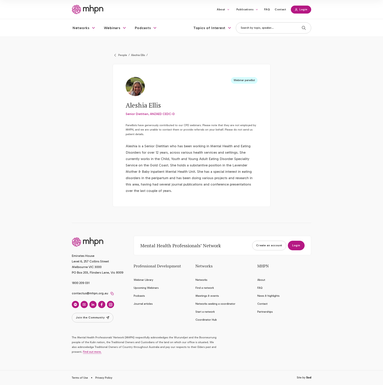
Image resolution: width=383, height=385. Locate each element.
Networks (201, 280)
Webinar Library (143, 280)
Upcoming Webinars (146, 288)
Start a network (205, 311)
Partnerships (265, 311)
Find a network (204, 288)
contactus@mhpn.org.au (90, 293)
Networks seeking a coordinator (215, 303)
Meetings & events (207, 296)
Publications (245, 9)
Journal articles (143, 303)
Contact (280, 9)
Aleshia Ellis (138, 55)
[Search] (303, 28)
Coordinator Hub (206, 319)
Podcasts (139, 296)
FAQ (267, 9)
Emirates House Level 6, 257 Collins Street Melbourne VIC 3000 (90, 261)
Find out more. (92, 352)
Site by (304, 377)
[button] (84, 28)
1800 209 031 (81, 283)
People (122, 55)
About (221, 9)
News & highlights (268, 296)
